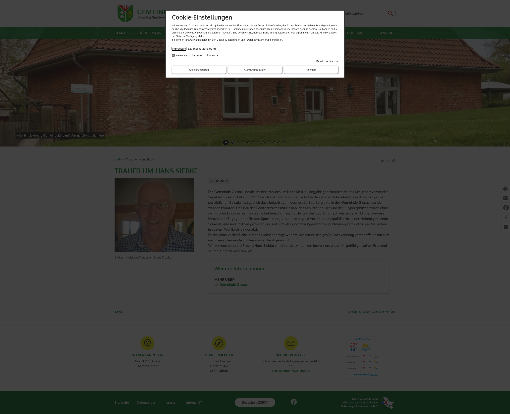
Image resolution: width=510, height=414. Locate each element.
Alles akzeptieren (199, 69)
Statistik (214, 55)
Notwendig (182, 55)
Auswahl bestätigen (255, 69)
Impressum (179, 48)
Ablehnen (311, 69)
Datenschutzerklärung (202, 48)
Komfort (198, 55)
